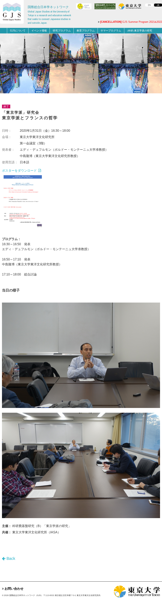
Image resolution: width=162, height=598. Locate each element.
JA (157, 5)
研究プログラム (62, 30)
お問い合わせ (14, 588)
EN (149, 5)
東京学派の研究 (139, 30)
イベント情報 (39, 30)
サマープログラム (111, 30)
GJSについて (17, 30)
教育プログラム (86, 30)
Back (10, 558)
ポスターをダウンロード (20, 170)
